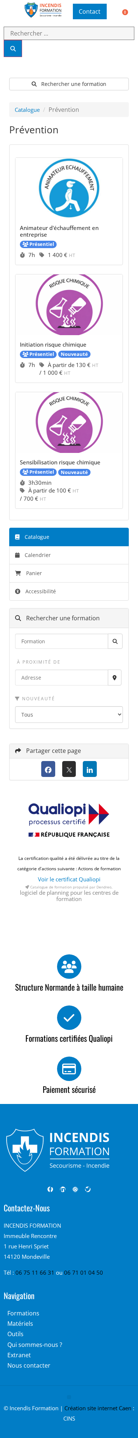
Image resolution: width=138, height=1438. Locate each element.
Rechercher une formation (73, 83)
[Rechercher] (13, 48)
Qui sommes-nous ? (34, 1345)
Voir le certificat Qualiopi (69, 879)
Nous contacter (28, 1365)
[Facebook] (48, 769)
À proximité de (38, 662)
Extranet (19, 1355)
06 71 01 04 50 (83, 1272)
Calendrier (37, 554)
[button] (8, 11)
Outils (15, 1334)
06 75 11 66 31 (35, 1272)
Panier (34, 573)
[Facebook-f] (50, 1189)
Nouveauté (37, 698)
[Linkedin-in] (63, 1189)
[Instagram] (75, 1189)
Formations (23, 1313)
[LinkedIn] (90, 769)
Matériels (20, 1323)
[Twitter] (88, 1189)
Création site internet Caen (97, 1408)
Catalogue (27, 109)
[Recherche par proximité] (114, 677)
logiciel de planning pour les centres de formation (69, 895)
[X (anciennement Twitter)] (69, 769)
